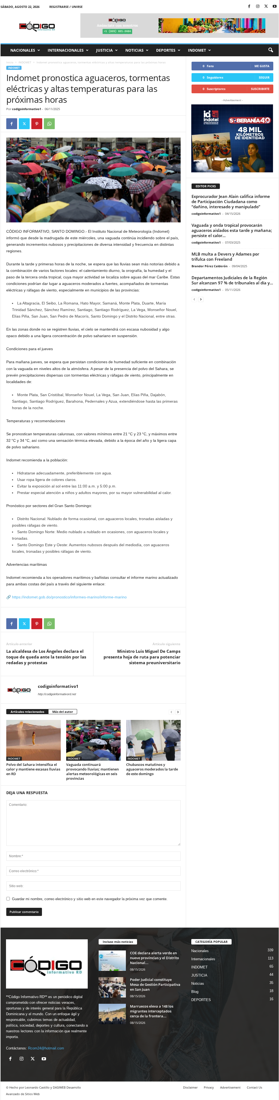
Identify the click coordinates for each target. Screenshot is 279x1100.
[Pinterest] (36, 123)
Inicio (9, 62)
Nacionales (22, 50)
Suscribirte (260, 89)
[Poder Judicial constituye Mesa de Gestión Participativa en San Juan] (112, 987)
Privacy (209, 1087)
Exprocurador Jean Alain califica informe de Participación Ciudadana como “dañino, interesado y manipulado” (231, 201)
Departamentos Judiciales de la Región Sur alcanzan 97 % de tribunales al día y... (232, 280)
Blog (194, 992)
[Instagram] (257, 7)
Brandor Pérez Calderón (210, 266)
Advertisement (230, 1087)
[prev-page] (171, 712)
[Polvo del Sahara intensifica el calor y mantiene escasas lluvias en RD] (33, 740)
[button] (271, 50)
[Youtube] (274, 7)
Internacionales (66, 50)
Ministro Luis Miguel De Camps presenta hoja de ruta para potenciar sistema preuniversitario (142, 656)
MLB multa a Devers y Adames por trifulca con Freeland (225, 256)
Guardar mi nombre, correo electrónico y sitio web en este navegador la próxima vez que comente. (90, 899)
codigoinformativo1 (26, 109)
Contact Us (254, 1087)
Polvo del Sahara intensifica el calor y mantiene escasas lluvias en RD (33, 769)
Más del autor (62, 712)
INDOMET (197, 50)
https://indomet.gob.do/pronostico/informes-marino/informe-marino (69, 597)
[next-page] (178, 712)
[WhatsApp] (49, 123)
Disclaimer (190, 1087)
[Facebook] (249, 7)
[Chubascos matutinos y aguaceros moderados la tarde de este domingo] (153, 740)
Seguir (264, 77)
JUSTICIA (104, 50)
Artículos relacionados (27, 712)
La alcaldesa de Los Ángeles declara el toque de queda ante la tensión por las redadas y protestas (46, 656)
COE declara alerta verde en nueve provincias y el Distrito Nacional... (154, 957)
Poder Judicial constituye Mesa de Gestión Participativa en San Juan (155, 984)
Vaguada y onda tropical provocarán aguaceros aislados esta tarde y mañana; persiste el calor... (232, 230)
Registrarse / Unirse (66, 7)
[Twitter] (266, 7)
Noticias (134, 50)
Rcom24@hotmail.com (46, 1048)
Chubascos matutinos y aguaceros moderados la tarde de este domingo (152, 769)
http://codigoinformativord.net (57, 694)
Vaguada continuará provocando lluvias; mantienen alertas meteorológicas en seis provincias (92, 771)
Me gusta (261, 66)
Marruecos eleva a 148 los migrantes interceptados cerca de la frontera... (151, 1011)
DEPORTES (165, 50)
